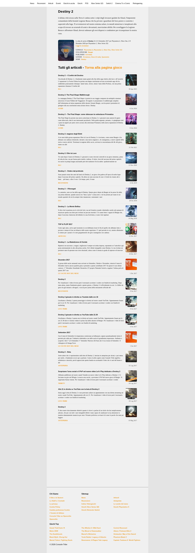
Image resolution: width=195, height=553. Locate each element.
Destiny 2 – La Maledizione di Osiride (72, 242)
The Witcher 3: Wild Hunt (91, 528)
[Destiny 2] (131, 283)
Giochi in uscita (69, 3)
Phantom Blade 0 (120, 537)
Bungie (90, 52)
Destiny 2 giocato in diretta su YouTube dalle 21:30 (78, 315)
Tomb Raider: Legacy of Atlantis (93, 537)
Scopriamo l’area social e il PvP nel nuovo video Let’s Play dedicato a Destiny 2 (89, 371)
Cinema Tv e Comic (122, 3)
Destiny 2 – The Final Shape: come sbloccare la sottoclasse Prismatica (85, 114)
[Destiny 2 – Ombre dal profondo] (131, 175)
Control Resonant (120, 528)
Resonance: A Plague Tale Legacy (94, 540)
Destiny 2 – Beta (64, 352)
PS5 (86, 3)
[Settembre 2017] (131, 337)
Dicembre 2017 (64, 260)
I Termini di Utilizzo (57, 513)
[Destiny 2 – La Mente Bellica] (131, 211)
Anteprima (63, 365)
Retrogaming (137, 3)
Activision (88, 54)
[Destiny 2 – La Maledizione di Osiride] (131, 246)
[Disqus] (97, 455)
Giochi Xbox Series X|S (90, 507)
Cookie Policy (55, 507)
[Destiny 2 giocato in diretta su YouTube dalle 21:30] (131, 319)
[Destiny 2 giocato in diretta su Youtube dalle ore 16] (131, 301)
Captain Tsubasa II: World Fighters (127, 540)
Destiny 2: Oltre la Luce (67, 153)
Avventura (86, 57)
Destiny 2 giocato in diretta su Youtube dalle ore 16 (78, 297)
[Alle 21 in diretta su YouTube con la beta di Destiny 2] (131, 393)
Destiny (83, 59)
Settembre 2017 (64, 332)
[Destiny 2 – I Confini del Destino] (131, 80)
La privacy (54, 504)
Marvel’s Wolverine (88, 534)
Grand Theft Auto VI (57, 528)
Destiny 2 (61, 279)
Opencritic (54, 519)
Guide (60, 108)
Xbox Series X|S (97, 3)
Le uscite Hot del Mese (68, 273)
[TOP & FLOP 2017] (131, 228)
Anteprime (117, 501)
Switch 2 (109, 3)
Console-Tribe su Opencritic (60, 516)
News (32, 3)
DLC (59, 89)
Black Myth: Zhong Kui (58, 537)
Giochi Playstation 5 (121, 507)
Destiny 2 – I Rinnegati (67, 189)
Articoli (50, 3)
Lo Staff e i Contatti (57, 501)
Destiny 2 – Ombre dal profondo (70, 171)
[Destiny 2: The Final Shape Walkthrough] (131, 99)
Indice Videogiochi (88, 504)
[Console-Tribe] (14, 3)
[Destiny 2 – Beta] (131, 356)
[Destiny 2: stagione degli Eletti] (131, 138)
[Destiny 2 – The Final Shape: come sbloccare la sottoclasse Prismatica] (131, 118)
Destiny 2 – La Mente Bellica (69, 206)
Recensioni (41, 3)
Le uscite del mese (121, 504)
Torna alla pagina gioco (103, 67)
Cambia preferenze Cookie (60, 510)
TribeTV (61, 383)
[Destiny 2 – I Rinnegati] (131, 193)
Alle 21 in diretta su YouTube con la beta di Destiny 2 (78, 389)
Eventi (58, 3)
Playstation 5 (98, 50)
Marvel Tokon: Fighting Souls (61, 540)
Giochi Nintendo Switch (90, 510)
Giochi (80, 3)
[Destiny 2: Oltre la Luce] (131, 157)
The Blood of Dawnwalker (91, 531)
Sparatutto (105, 57)
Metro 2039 (54, 531)
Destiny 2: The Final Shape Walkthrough (74, 95)
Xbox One (107, 50)
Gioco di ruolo (96, 57)
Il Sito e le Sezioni (56, 498)
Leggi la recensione (82, 46)
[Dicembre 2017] (131, 264)
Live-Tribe (62, 309)
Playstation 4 (88, 50)
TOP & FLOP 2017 (65, 224)
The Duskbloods (56, 534)
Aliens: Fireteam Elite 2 (122, 531)
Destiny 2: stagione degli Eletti (70, 134)
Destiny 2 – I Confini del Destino (70, 75)
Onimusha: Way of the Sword (125, 534)
